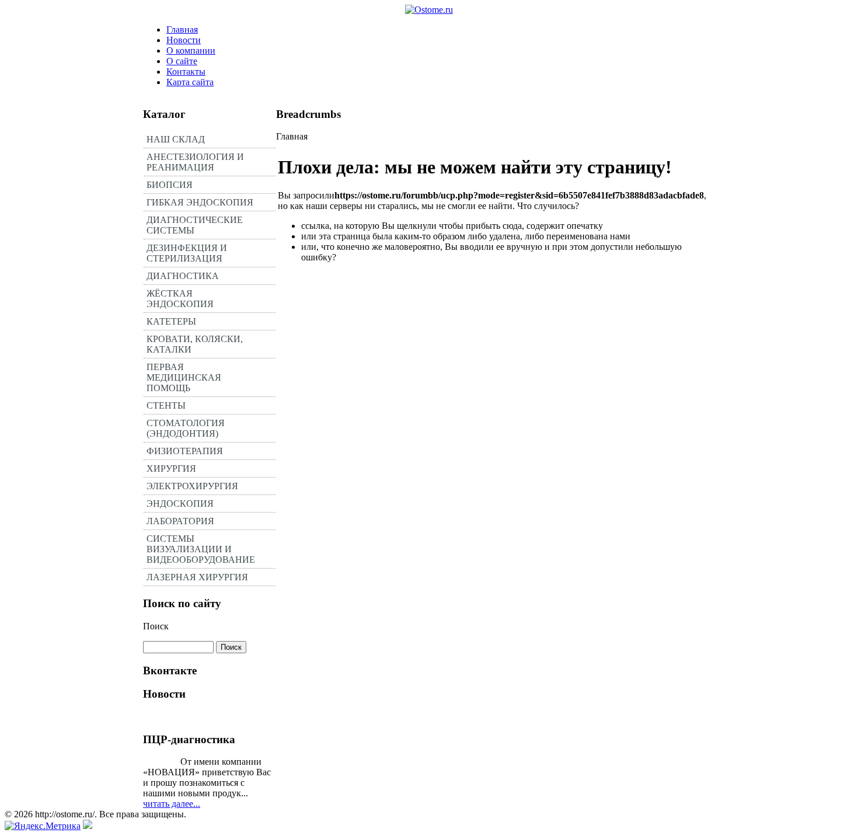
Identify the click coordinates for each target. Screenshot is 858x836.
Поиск (156, 626)
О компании (190, 50)
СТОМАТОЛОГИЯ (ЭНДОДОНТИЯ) (186, 428)
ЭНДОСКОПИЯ (180, 503)
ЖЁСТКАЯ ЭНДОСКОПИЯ (180, 298)
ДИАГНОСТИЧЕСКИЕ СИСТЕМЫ (195, 225)
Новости (183, 40)
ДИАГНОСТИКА (183, 276)
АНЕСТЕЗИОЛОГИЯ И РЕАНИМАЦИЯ (195, 162)
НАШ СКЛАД (176, 139)
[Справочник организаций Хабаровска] (87, 826)
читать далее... (171, 804)
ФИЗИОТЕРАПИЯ (185, 451)
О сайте (181, 61)
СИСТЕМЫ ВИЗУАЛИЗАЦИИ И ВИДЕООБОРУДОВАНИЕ (201, 549)
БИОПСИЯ (170, 185)
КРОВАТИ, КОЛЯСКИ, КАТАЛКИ (195, 344)
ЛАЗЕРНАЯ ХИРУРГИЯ (197, 577)
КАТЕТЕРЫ (171, 321)
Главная (182, 29)
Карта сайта (190, 82)
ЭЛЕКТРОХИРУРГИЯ (192, 486)
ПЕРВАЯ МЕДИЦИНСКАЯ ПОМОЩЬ (184, 377)
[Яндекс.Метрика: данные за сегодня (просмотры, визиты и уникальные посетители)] (43, 826)
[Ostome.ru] (429, 10)
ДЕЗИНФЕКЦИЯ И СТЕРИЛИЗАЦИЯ (187, 253)
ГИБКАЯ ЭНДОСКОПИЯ (200, 202)
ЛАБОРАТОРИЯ (180, 521)
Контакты (185, 71)
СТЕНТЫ (166, 405)
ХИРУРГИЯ (171, 468)
